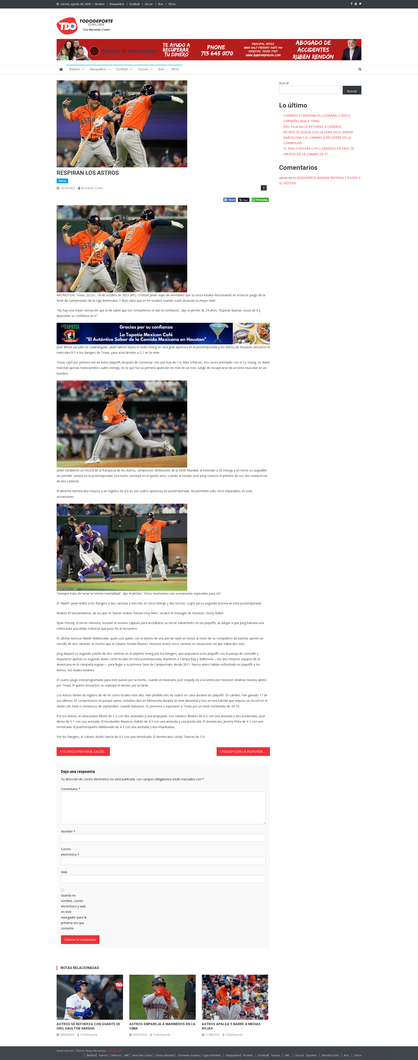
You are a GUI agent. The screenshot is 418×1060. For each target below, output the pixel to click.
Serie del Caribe (142, 1055)
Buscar (284, 83)
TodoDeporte (89, 1034)
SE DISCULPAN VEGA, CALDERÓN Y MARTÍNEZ (86, 751)
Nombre (68, 831)
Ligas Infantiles (212, 1055)
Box (160, 4)
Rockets (248, 1055)
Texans (275, 1055)
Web (64, 872)
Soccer (149, 4)
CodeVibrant (114, 1051)
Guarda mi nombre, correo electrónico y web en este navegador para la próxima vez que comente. (73, 911)
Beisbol (99, 4)
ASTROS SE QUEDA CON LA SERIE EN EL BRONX (318, 132)
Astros (62, 180)
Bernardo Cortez (92, 188)
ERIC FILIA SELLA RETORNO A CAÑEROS (312, 127)
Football (134, 4)
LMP (126, 1055)
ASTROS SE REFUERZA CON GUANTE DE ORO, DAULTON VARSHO (88, 1026)
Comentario (70, 789)
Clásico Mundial (164, 1055)
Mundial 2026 (330, 1055)
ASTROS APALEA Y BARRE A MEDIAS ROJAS (231, 1026)
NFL (287, 1055)
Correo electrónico (70, 851)
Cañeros (115, 1055)
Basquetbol (117, 4)
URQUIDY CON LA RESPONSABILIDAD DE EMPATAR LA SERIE (245, 751)
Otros (171, 4)
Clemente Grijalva (188, 1055)
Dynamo (311, 1055)
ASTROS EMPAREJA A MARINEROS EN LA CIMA (162, 1026)
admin (283, 178)
